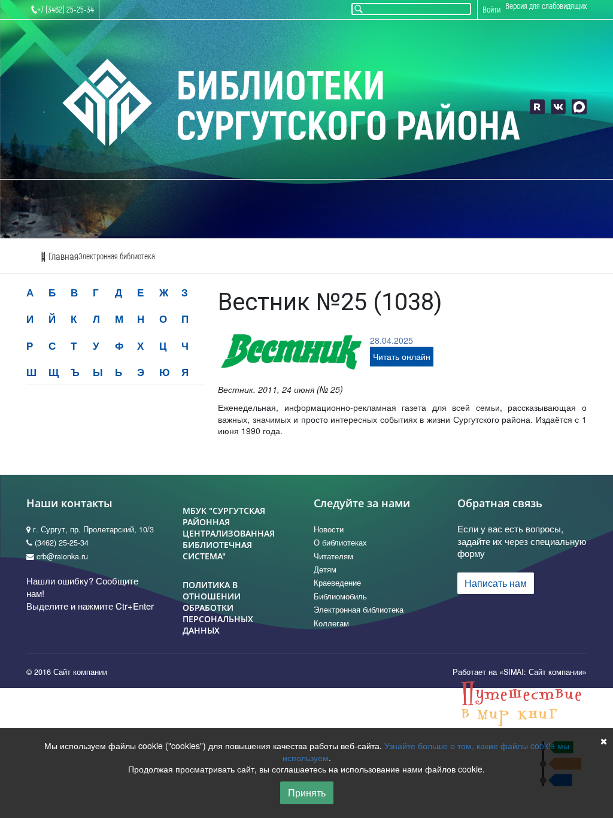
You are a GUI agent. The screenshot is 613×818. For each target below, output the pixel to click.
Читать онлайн (401, 356)
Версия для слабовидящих (546, 6)
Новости (329, 529)
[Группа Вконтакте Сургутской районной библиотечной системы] (558, 106)
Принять (307, 792)
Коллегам (331, 623)
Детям (325, 569)
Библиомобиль (340, 596)
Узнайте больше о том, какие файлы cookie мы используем (426, 752)
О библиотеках (340, 542)
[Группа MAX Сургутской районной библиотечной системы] (579, 106)
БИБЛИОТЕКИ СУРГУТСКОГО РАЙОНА (348, 107)
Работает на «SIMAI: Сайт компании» (520, 671)
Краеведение (337, 582)
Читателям (333, 556)
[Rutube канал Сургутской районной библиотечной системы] (537, 106)
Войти (491, 10)
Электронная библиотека (116, 257)
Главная (62, 256)
